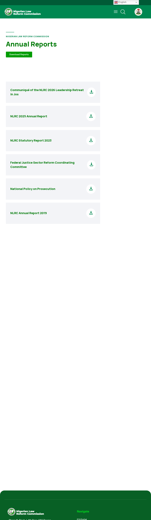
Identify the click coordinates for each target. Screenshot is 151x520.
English (122, 2)
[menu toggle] (116, 12)
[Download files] (91, 92)
